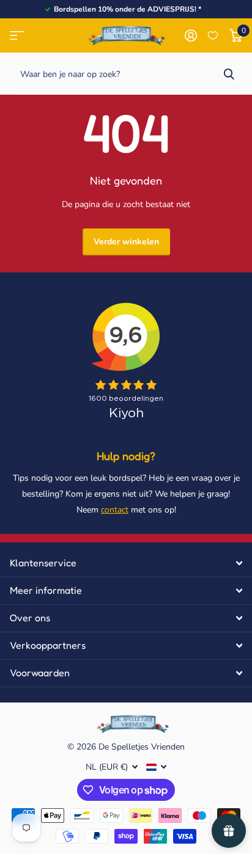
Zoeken (228, 73)
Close (126, 563)
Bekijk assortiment (17, 36)
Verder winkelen (126, 241)
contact (114, 510)
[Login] (190, 35)
